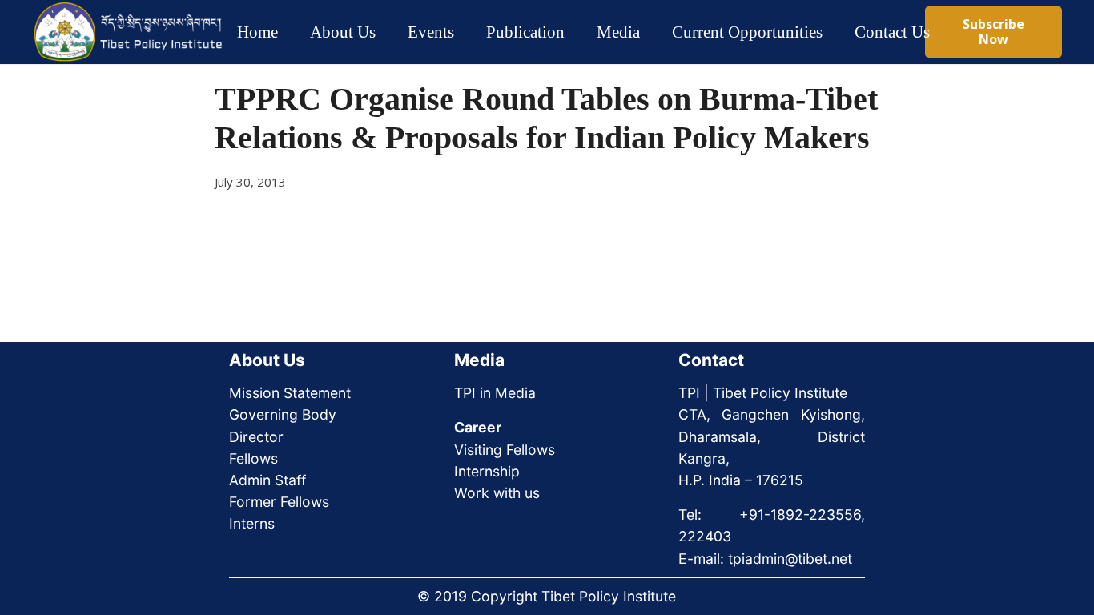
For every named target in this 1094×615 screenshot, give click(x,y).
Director (256, 436)
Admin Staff (267, 480)
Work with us (497, 492)
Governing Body (282, 414)
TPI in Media (495, 392)
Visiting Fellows (504, 449)
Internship (487, 471)
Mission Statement (290, 392)
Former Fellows (279, 501)
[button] (390, 32)
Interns (252, 523)
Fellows (253, 458)
